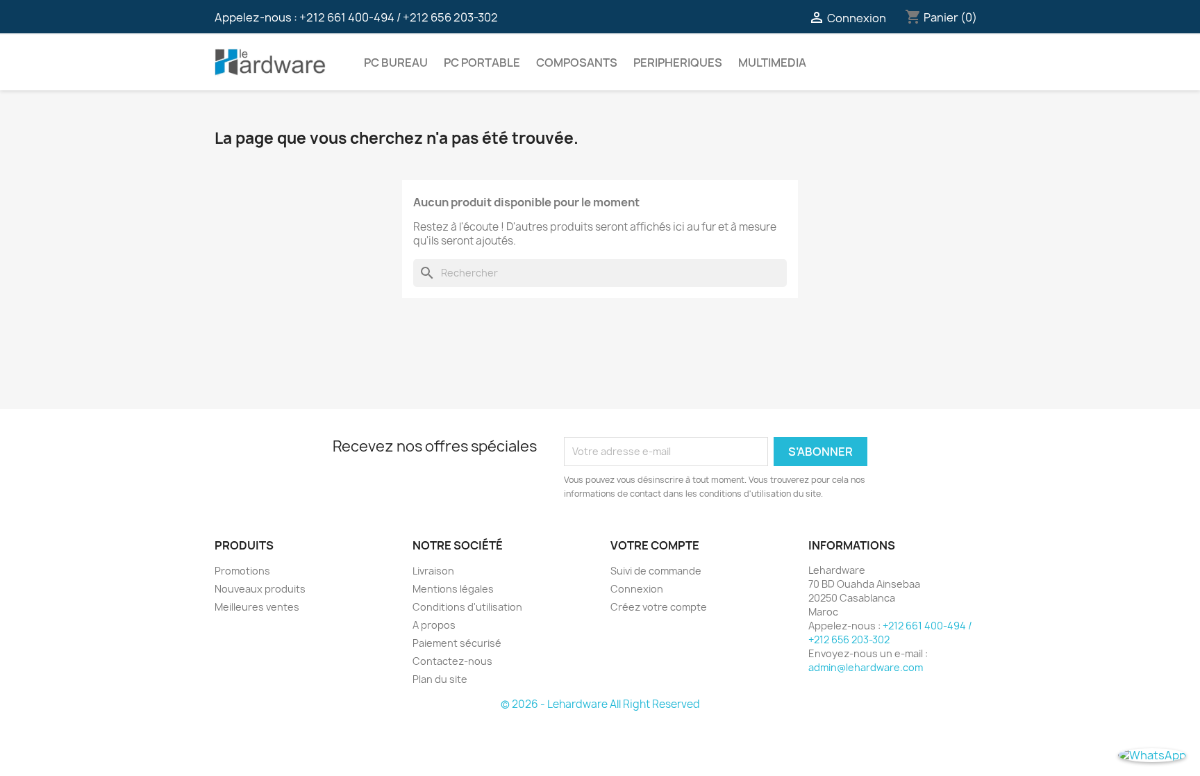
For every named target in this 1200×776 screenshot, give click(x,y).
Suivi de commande (655, 570)
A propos (434, 624)
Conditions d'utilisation (467, 606)
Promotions (242, 570)
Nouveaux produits (260, 588)
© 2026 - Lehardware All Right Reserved (600, 704)
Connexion (636, 588)
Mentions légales (453, 588)
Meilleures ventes (257, 606)
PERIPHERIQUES (677, 62)
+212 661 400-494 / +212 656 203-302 (398, 17)
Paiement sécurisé (456, 643)
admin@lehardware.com (865, 667)
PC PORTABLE (482, 62)
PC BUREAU (396, 62)
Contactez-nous (452, 661)
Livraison (433, 570)
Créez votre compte (658, 606)
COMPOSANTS (576, 62)
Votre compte (654, 545)
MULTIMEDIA (772, 62)
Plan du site (439, 679)
